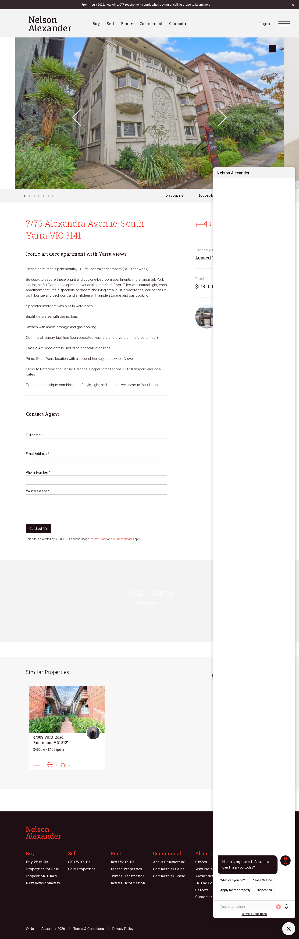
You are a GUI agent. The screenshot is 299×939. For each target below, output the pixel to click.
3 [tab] (34, 196)
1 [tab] (24, 196)
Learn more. (203, 4)
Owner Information (128, 875)
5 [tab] (43, 196)
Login (264, 23)
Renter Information (128, 882)
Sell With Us (79, 861)
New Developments (43, 882)
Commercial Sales (169, 868)
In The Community (212, 882)
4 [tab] (38, 196)
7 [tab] (52, 196)
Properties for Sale (42, 868)
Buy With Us (37, 861)
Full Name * (34, 435)
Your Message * (38, 491)
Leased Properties (126, 868)
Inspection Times (41, 875)
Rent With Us (122, 861)
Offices (201, 861)
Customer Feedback (212, 896)
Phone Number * (38, 472)
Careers (202, 889)
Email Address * (38, 454)
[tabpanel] (149, 113)
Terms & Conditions (88, 929)
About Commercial (169, 861)
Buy (96, 23)
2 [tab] (29, 196)
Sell (110, 23)
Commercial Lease (169, 875)
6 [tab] (48, 196)
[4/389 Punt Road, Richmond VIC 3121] (67, 728)
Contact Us (38, 528)
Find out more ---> (149, 603)
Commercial (151, 23)
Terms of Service (122, 539)
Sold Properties (81, 868)
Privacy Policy (98, 539)
